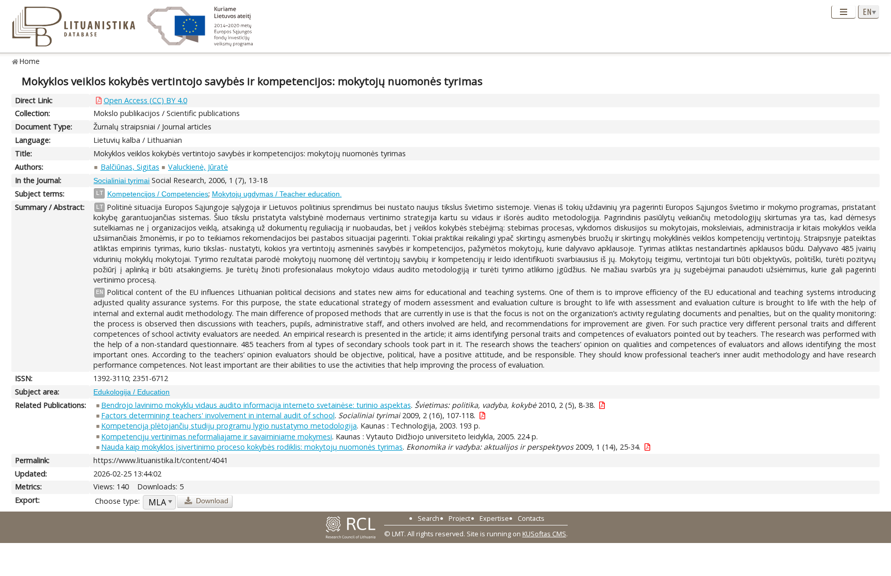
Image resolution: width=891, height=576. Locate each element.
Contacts (531, 518)
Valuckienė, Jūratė (198, 167)
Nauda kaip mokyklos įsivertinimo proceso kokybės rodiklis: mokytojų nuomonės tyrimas (252, 447)
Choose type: (117, 501)
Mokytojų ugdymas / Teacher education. (277, 194)
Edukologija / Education (131, 392)
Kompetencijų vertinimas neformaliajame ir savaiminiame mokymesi (216, 436)
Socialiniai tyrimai (121, 180)
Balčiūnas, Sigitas (130, 167)
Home (30, 61)
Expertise (494, 518)
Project (459, 518)
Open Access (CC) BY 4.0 (145, 100)
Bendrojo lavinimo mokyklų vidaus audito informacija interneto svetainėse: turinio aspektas (256, 405)
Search (428, 518)
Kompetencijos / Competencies (157, 194)
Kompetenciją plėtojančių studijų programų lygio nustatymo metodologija (229, 426)
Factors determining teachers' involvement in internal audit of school (218, 415)
